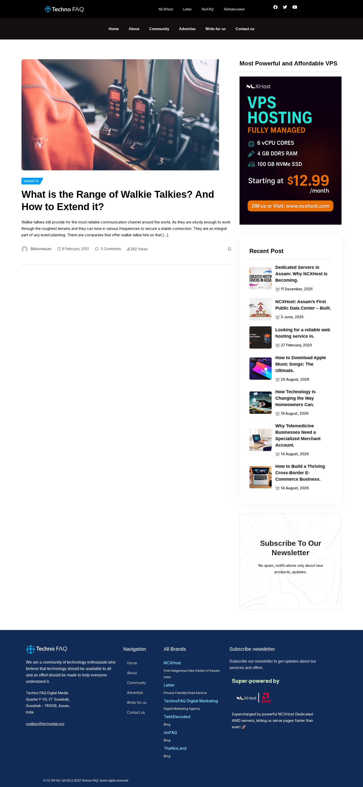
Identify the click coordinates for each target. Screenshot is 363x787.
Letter (187, 9)
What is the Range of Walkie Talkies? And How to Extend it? (117, 200)
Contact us (245, 29)
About (134, 29)
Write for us (215, 29)
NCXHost (166, 9)
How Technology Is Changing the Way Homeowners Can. (295, 398)
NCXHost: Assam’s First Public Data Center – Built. (303, 305)
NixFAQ (208, 9)
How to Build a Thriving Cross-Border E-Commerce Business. (300, 473)
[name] (120, 114)
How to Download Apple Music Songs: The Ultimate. (300, 364)
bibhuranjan (41, 249)
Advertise (187, 29)
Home (114, 29)
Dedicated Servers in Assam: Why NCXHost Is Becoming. (301, 274)
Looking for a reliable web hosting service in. (302, 333)
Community (159, 29)
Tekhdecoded (233, 9)
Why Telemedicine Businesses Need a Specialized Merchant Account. (298, 435)
